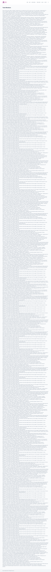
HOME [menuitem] (27, 2)
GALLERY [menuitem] (42, 2)
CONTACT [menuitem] (45, 2)
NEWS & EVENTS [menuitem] (38, 2)
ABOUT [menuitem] (30, 2)
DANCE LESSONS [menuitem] (33, 2)
